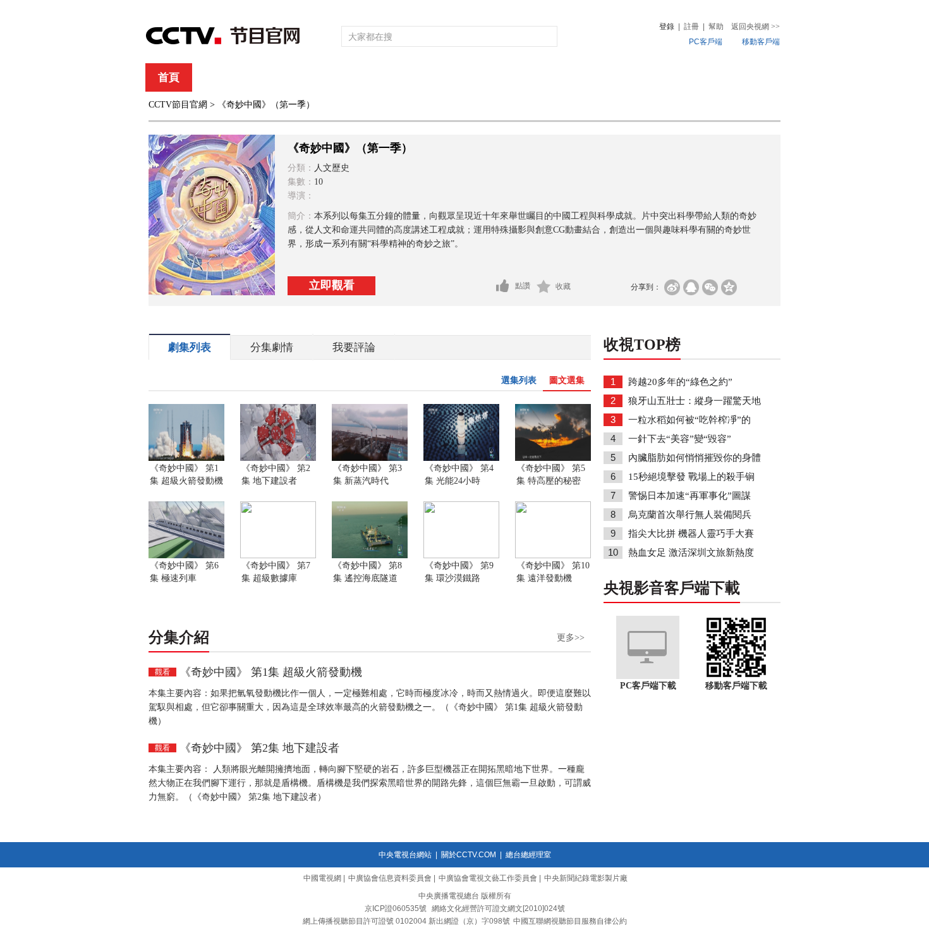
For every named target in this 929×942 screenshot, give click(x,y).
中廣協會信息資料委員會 (390, 878)
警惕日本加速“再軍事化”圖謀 (689, 496)
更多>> (571, 637)
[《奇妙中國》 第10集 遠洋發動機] (553, 555)
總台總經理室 (528, 854)
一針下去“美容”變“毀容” (679, 439)
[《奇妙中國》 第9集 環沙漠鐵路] (461, 555)
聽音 (604, 77)
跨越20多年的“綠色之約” (680, 382)
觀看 (162, 672)
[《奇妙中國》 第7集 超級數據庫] (278, 555)
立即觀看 (332, 285)
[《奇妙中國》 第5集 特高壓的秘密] (553, 458)
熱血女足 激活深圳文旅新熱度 (691, 552)
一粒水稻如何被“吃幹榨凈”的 (689, 420)
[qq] (691, 287)
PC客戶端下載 (648, 685)
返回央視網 (755, 26)
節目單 (276, 77)
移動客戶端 (761, 41)
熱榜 (655, 77)
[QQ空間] (729, 287)
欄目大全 (422, 77)
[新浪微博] (672, 287)
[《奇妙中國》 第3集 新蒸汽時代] (370, 458)
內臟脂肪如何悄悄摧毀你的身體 (694, 458)
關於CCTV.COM (468, 854)
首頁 (168, 77)
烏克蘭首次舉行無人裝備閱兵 (689, 515)
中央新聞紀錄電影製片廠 (586, 878)
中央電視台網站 (405, 854)
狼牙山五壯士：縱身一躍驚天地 (694, 401)
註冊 (691, 26)
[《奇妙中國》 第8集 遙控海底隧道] (370, 555)
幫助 (716, 26)
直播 (220, 77)
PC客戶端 (705, 41)
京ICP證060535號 (396, 908)
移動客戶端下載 (736, 685)
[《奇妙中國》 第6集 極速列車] (186, 555)
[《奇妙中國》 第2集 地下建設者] (278, 458)
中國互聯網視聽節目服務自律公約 (570, 921)
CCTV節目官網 (178, 104)
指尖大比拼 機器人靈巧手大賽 (691, 534)
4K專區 (546, 77)
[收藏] (544, 286)
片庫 (493, 77)
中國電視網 (322, 878)
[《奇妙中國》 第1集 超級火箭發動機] (186, 458)
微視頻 (712, 77)
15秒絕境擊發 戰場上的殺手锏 (691, 477)
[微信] (710, 287)
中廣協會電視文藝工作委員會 (488, 878)
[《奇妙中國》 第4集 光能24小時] (461, 458)
